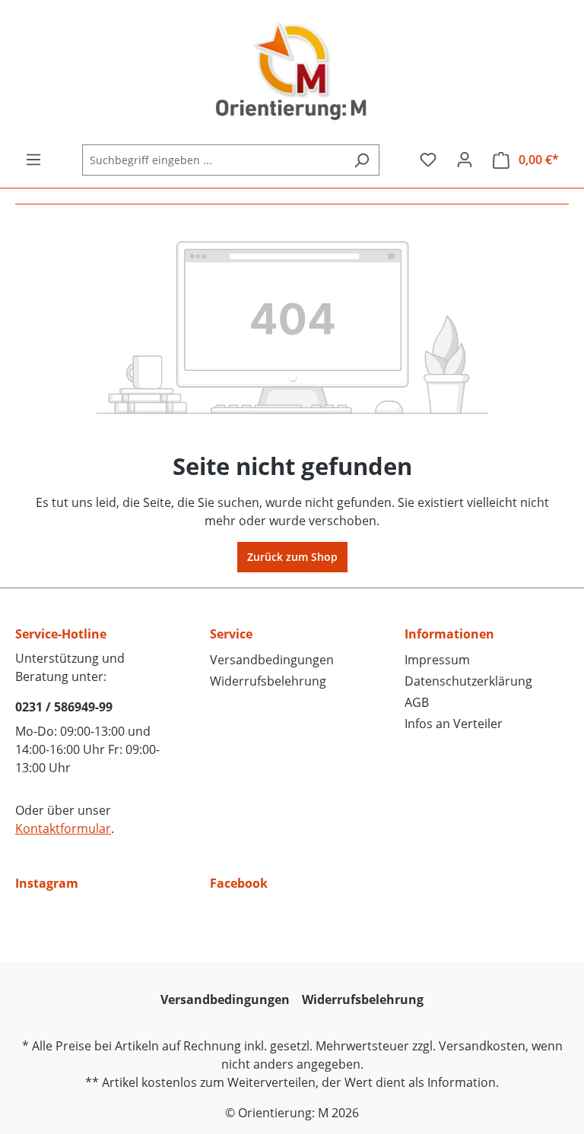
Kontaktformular (63, 828)
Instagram (46, 883)
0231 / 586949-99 (64, 706)
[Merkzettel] (428, 159)
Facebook (239, 883)
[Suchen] (361, 160)
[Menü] (33, 159)
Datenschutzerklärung (468, 681)
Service (231, 634)
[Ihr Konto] (464, 159)
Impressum (437, 659)
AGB (417, 702)
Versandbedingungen (272, 659)
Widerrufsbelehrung (268, 681)
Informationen (449, 634)
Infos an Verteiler (454, 723)
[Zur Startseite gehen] (292, 72)
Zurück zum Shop (292, 557)
